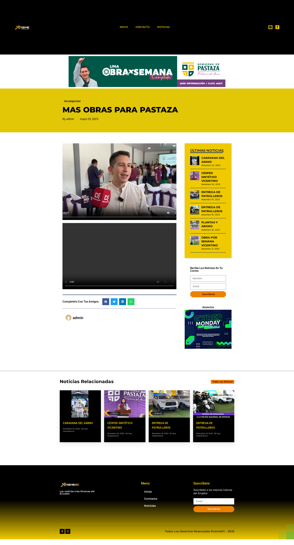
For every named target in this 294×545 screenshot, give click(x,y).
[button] (105, 301)
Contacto (143, 27)
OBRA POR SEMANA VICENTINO (209, 241)
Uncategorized (72, 101)
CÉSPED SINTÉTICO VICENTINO (209, 176)
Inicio (124, 27)
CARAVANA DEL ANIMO (78, 423)
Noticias (163, 27)
